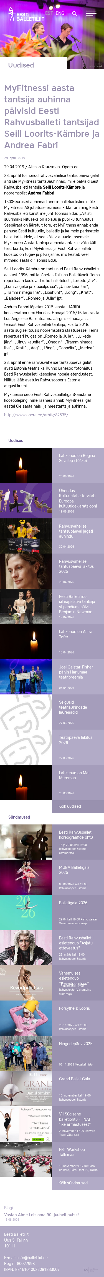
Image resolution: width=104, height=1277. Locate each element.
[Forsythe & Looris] (26, 1018)
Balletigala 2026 (73, 903)
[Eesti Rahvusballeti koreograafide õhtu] (26, 842)
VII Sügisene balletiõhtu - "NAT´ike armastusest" (75, 1119)
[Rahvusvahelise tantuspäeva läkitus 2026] (26, 571)
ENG (60, 13)
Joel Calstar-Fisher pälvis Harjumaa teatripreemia (76, 672)
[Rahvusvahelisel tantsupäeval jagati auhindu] (26, 536)
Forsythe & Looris (74, 1009)
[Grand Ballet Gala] (26, 1088)
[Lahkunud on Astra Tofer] (26, 641)
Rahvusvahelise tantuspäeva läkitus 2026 (76, 567)
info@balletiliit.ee (32, 1258)
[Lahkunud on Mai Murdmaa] (26, 782)
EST (49, 13)
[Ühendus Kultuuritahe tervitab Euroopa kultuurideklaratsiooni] (26, 500)
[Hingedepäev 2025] (26, 1053)
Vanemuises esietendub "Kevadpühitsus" (74, 978)
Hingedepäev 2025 (75, 1044)
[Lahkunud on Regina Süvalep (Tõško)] (26, 465)
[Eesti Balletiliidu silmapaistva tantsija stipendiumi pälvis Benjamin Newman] (26, 606)
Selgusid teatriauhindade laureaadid (73, 708)
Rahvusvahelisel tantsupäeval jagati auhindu (76, 531)
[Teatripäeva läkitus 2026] (26, 747)
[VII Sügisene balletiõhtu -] (26, 1123)
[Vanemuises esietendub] (26, 983)
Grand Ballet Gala (74, 1079)
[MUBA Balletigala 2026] (26, 877)
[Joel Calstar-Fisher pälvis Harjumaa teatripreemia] (26, 676)
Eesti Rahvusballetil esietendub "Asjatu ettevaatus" (76, 943)
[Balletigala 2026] (26, 912)
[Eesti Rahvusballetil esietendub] (26, 947)
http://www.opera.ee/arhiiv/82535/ (36, 415)
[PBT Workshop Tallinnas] (26, 1159)
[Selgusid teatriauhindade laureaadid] (26, 712)
